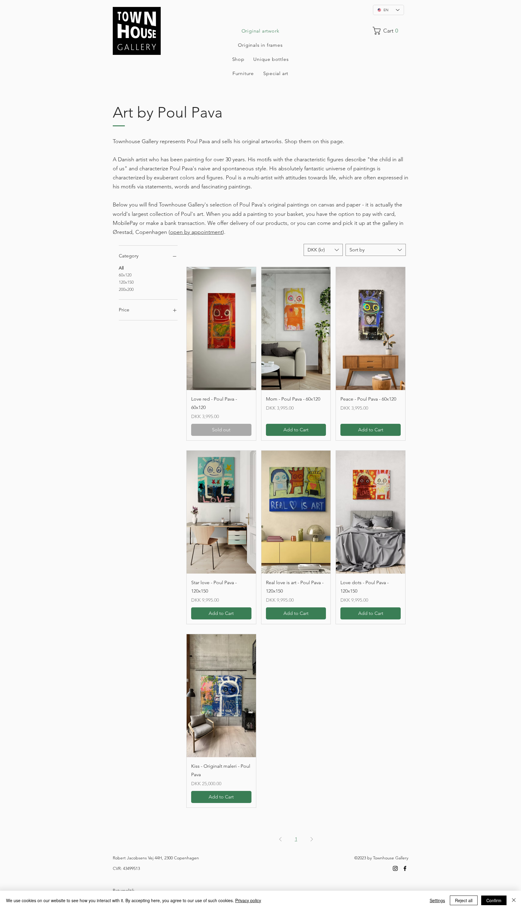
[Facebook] (405, 868)
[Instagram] (395, 868)
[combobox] (376, 250)
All (121, 268)
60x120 (125, 275)
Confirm (493, 900)
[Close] (513, 900)
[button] (323, 250)
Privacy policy (248, 900)
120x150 (126, 282)
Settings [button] (437, 900)
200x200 (126, 289)
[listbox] (323, 250)
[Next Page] (311, 839)
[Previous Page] (280, 839)
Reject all (463, 900)
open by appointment (196, 232)
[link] (388, 31)
